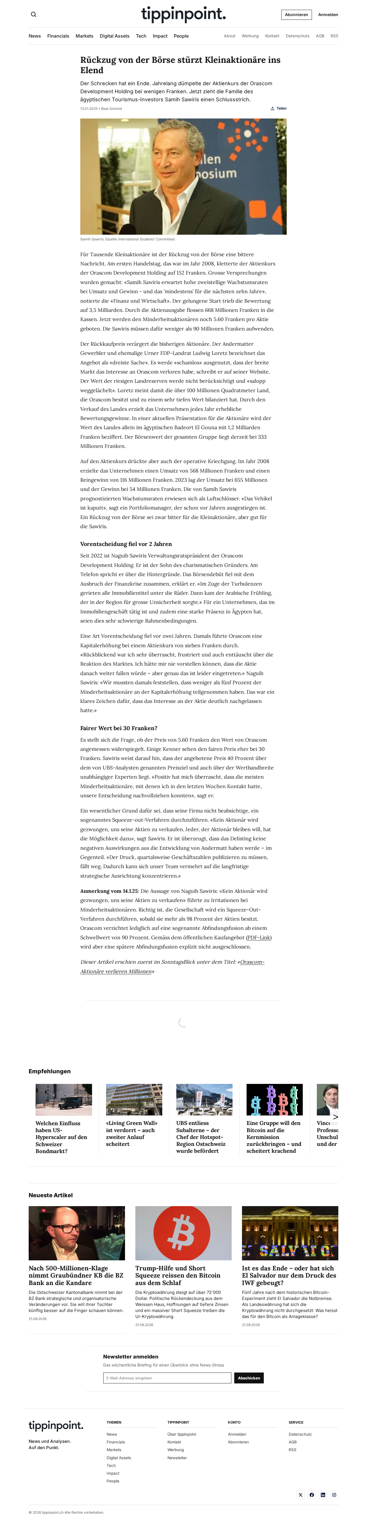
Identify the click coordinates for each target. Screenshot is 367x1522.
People (181, 36)
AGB (320, 35)
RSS (334, 35)
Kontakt (272, 35)
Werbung (250, 35)
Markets (84, 36)
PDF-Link (258, 937)
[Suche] (33, 15)
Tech (141, 36)
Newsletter (177, 1457)
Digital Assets (115, 36)
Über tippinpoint (181, 1434)
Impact (160, 36)
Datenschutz (298, 35)
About (229, 35)
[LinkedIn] (323, 1494)
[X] (300, 1494)
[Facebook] (311, 1494)
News (35, 36)
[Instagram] (334, 1494)
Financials (58, 36)
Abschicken (249, 1378)
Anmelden (328, 14)
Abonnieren (296, 14)
